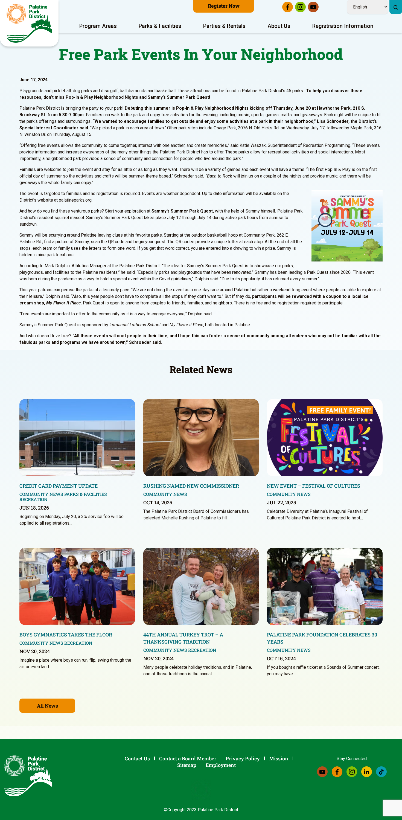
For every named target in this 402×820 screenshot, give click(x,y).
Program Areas (98, 26)
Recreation (33, 499)
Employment (221, 765)
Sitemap (186, 765)
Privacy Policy (243, 758)
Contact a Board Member (187, 758)
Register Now (224, 5)
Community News (41, 494)
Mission (278, 758)
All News (47, 705)
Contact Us (137, 758)
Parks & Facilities (160, 26)
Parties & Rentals (224, 26)
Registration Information (342, 26)
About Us (278, 26)
